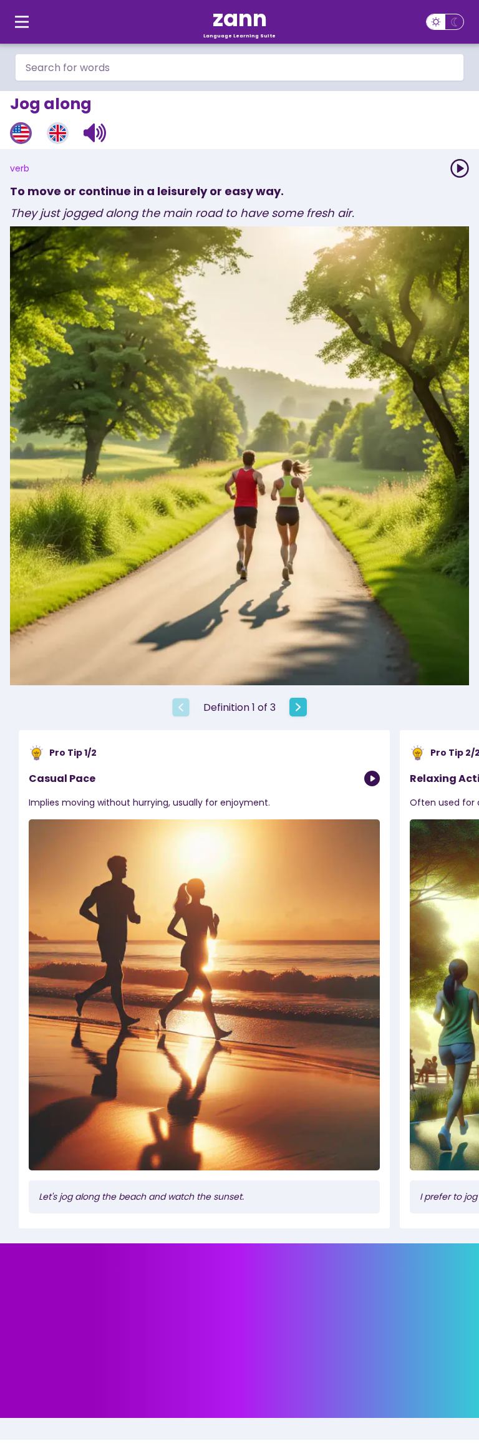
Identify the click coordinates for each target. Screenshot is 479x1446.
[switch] (445, 22)
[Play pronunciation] (459, 168)
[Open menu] (22, 22)
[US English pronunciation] (21, 133)
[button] (95, 132)
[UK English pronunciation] (58, 133)
